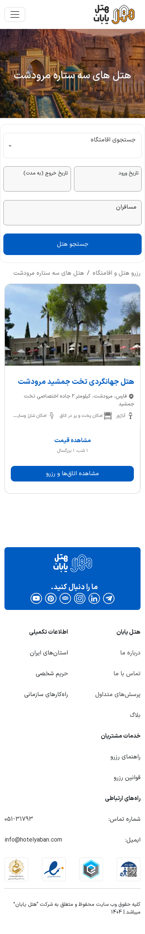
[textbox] (72, 145)
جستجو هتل (72, 244)
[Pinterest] (51, 598)
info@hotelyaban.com (33, 840)
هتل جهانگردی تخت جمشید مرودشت (76, 382)
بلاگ (135, 715)
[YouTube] (36, 598)
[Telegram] (109, 598)
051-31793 (18, 819)
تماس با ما (127, 673)
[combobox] (72, 145)
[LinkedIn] (94, 598)
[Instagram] (79, 598)
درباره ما (130, 653)
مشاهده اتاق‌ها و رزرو (72, 473)
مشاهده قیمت (72, 440)
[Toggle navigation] (14, 14)
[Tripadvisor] (65, 598)
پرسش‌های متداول (118, 694)
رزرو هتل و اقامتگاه (117, 273)
